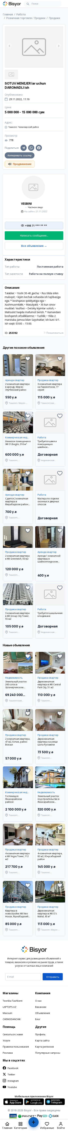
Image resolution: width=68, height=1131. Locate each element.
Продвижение (22, 164)
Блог (37, 1019)
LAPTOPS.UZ (9, 1007)
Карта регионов (44, 1046)
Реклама (8, 1052)
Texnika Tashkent (12, 1000)
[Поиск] (28, 4)
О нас (38, 1000)
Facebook (13, 1068)
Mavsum (7, 1013)
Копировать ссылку (20, 155)
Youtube (12, 1087)
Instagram (13, 1080)
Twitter (11, 1074)
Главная (8, 14)
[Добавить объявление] (33, 1123)
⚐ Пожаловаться (53, 332)
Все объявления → (34, 246)
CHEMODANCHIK (12, 1019)
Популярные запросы (47, 1052)
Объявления (42, 1013)
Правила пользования (16, 1046)
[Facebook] (39, 148)
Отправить (52, 977)
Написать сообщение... (34, 235)
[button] (27, 358)
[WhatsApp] (31, 148)
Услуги (6, 1040)
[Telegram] (23, 148)
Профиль (40, 1034)
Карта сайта (42, 1040)
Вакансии (40, 1007)
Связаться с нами (13, 1034)
